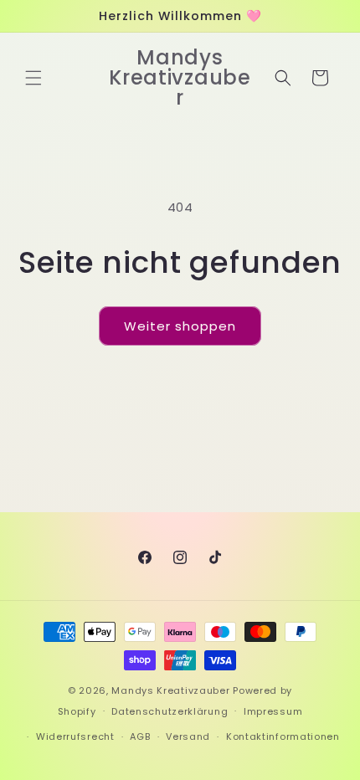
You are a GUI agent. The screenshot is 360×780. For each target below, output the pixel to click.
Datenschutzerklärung (169, 711)
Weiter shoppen (180, 326)
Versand (188, 736)
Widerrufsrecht (75, 736)
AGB (140, 736)
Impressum (273, 711)
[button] (33, 77)
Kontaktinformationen (283, 736)
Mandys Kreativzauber (170, 690)
